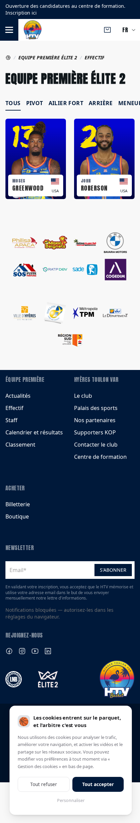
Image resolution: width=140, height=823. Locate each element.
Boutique (17, 516)
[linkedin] (48, 651)
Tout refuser (43, 784)
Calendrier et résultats (34, 432)
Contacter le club (96, 444)
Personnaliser (71, 800)
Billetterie (17, 504)
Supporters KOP (95, 432)
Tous (13, 103)
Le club (83, 395)
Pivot (34, 103)
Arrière (101, 103)
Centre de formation (100, 457)
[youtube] (35, 651)
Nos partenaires (95, 420)
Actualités (18, 395)
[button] (9, 30)
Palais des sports (96, 408)
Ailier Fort (66, 103)
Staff (11, 420)
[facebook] (9, 651)
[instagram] (22, 651)
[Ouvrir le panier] (107, 30)
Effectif (14, 408)
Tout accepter (98, 784)
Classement (20, 444)
